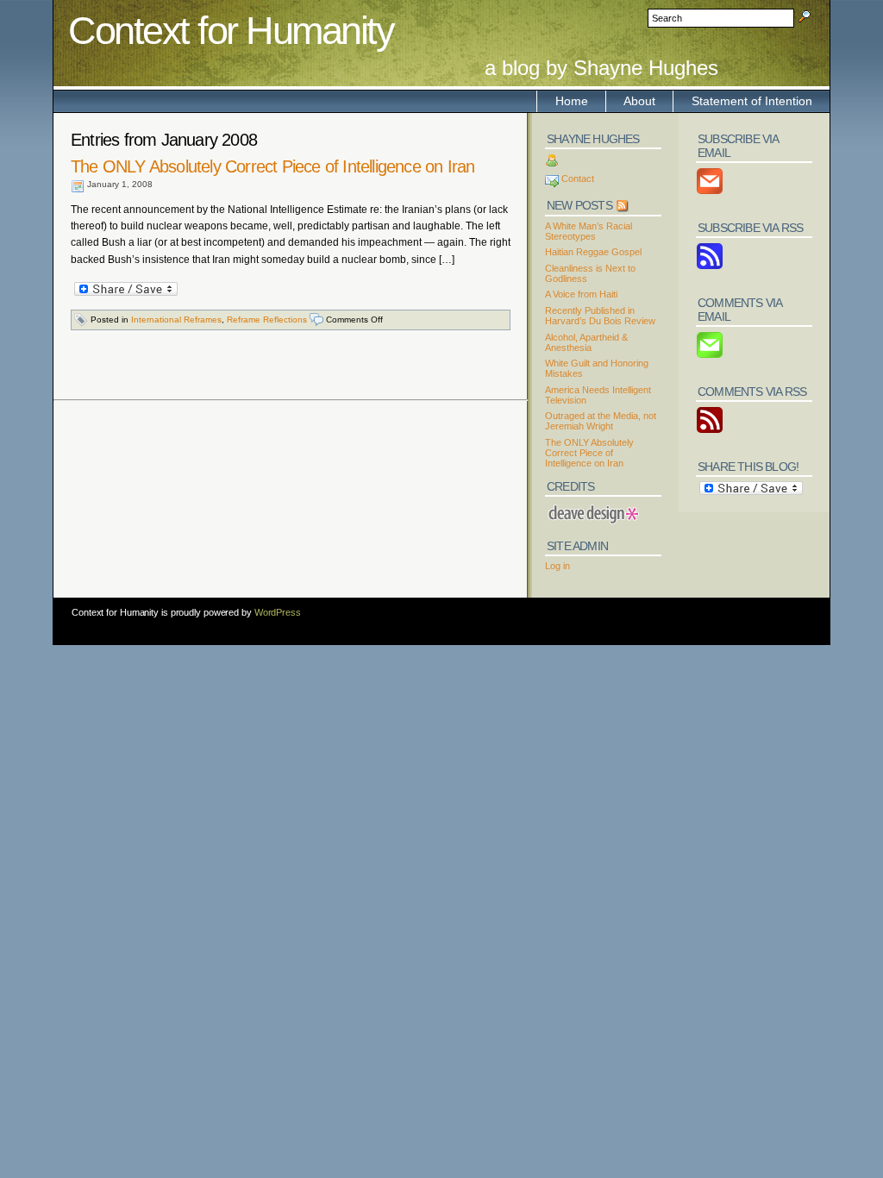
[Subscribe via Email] (709, 191)
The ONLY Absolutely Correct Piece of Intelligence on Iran (272, 166)
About (639, 101)
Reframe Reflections (267, 319)
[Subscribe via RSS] (709, 266)
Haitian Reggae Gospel (593, 252)
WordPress (277, 612)
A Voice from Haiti (581, 294)
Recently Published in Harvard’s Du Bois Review (600, 315)
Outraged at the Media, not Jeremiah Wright (600, 420)
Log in (557, 566)
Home (571, 101)
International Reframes (176, 319)
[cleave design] (592, 506)
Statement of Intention (752, 101)
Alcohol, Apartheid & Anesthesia (586, 342)
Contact (577, 178)
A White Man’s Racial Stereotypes (588, 231)
